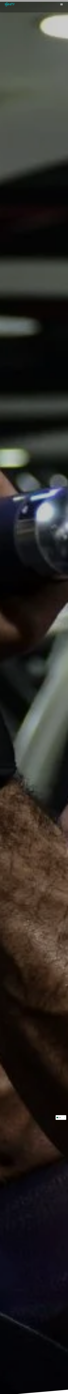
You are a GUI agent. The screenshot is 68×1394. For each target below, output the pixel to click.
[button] (62, 4)
